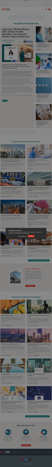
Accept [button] (31, 236)
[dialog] (26, 233)
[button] (22, 236)
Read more (27, 233)
